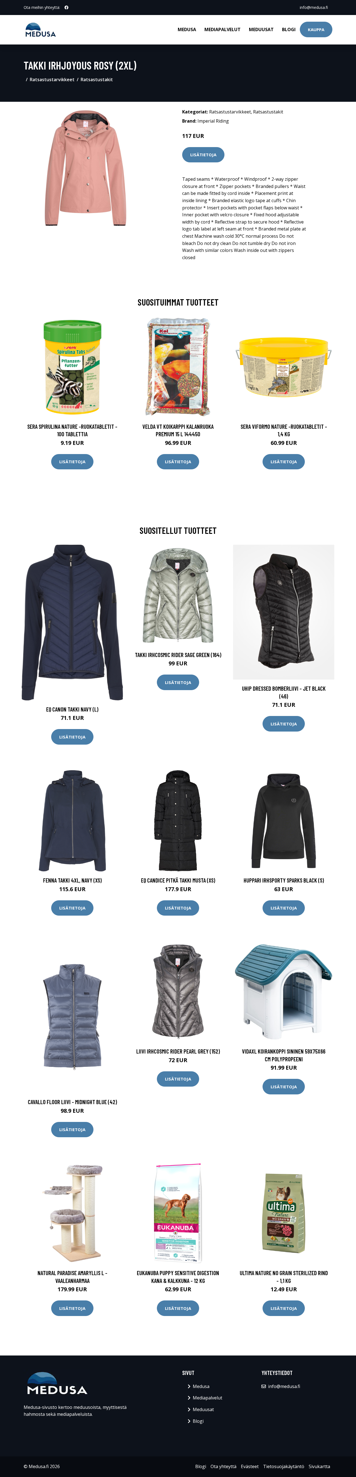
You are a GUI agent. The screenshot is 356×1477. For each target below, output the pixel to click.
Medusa (187, 29)
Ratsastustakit (97, 79)
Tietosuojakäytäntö (283, 1466)
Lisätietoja (203, 154)
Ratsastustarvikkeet (52, 79)
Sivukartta (319, 1466)
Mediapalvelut (222, 29)
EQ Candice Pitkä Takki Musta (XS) (178, 880)
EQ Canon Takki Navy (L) (72, 709)
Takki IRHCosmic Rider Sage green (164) (178, 654)
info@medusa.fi (314, 7)
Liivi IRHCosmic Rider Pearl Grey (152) (178, 1051)
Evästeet (250, 1466)
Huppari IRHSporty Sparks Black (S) (284, 880)
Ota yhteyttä (223, 1466)
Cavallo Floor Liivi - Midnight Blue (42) (72, 1101)
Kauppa (316, 29)
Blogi (289, 29)
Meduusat (261, 29)
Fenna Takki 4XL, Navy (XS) (72, 880)
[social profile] (66, 7)
